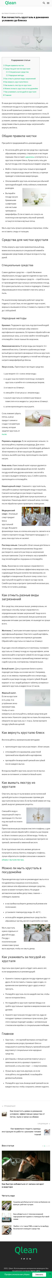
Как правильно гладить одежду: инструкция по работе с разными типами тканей (21, 1132)
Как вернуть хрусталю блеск (16, 82)
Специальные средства (17, 72)
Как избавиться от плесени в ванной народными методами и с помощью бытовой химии (31, 1216)
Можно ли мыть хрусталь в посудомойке (20, 88)
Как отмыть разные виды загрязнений (19, 78)
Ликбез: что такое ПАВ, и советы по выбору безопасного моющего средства (31, 1227)
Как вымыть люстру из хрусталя (17, 85)
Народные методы (15, 75)
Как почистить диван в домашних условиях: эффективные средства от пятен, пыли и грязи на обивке (27, 1114)
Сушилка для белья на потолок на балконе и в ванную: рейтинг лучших (31, 1203)
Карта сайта (35, 1271)
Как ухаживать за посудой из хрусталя (20, 92)
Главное (7, 95)
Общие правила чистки (13, 65)
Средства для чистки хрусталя (17, 69)
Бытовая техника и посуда (12, 13)
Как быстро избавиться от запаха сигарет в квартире (23, 1185)
